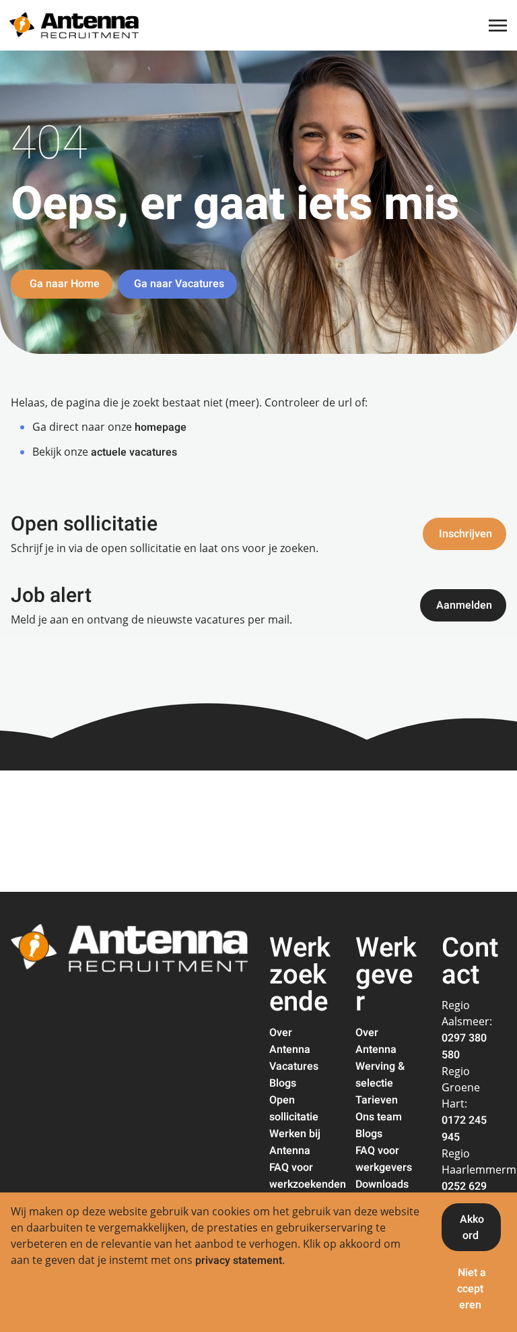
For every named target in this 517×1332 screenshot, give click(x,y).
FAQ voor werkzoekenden (307, 1175)
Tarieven (376, 1100)
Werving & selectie (380, 1074)
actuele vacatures (134, 452)
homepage (160, 427)
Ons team (378, 1117)
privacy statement (238, 1260)
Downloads (382, 1184)
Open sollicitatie (293, 1108)
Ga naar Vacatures (179, 284)
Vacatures (293, 1066)
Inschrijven (465, 534)
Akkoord (472, 1227)
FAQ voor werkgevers (383, 1159)
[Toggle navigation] (499, 25)
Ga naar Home (63, 284)
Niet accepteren (471, 1289)
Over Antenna (289, 1041)
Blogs (282, 1083)
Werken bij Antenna (294, 1142)
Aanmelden (464, 605)
